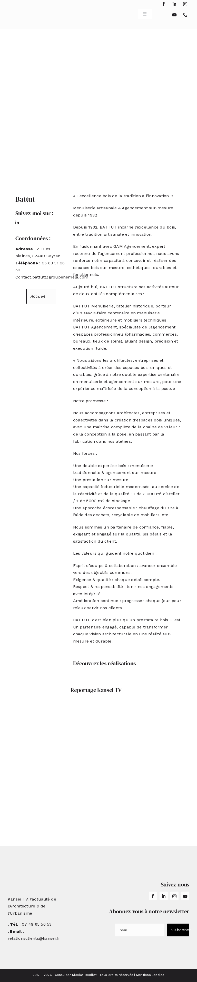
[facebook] (164, 4)
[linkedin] (174, 4)
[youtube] (174, 15)
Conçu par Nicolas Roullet (76, 975)
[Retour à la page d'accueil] (23, 12)
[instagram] (185, 4)
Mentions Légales (150, 975)
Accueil (38, 296)
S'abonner (180, 929)
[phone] (185, 15)
